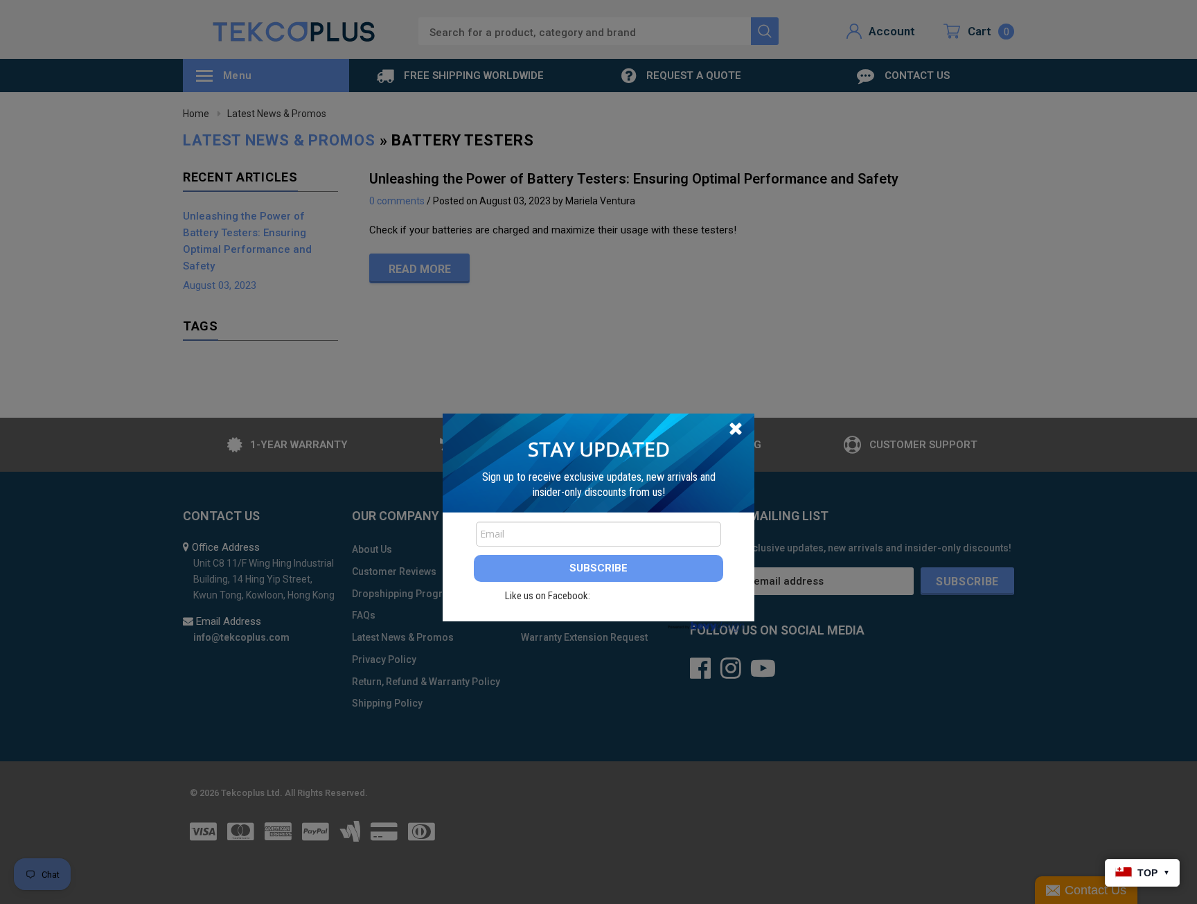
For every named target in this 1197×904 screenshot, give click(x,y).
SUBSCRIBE (598, 568)
